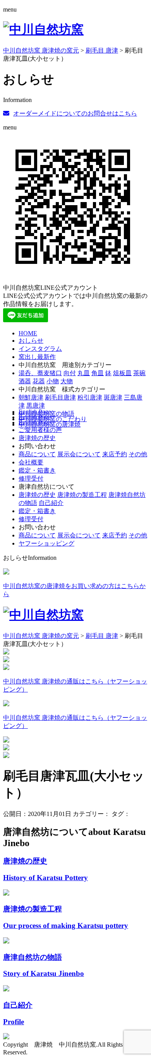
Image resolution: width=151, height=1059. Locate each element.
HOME (28, 333)
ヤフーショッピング (46, 543)
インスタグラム (40, 348)
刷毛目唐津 (60, 397)
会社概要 (31, 462)
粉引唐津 (89, 397)
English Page (35, 411)
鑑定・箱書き (37, 470)
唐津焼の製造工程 (82, 494)
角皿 (97, 373)
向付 (69, 373)
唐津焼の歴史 (37, 438)
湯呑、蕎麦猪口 (40, 373)
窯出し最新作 (37, 357)
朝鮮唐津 (31, 397)
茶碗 (139, 373)
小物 (52, 381)
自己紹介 (51, 503)
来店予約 (114, 454)
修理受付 (31, 478)
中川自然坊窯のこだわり (53, 419)
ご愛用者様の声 (40, 430)
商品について (37, 454)
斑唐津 (113, 397)
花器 (39, 381)
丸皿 (83, 373)
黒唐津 (35, 405)
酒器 (25, 381)
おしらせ (31, 340)
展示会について (79, 454)
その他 (138, 454)
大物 (66, 381)
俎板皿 (122, 373)
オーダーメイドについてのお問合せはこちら (75, 113)
